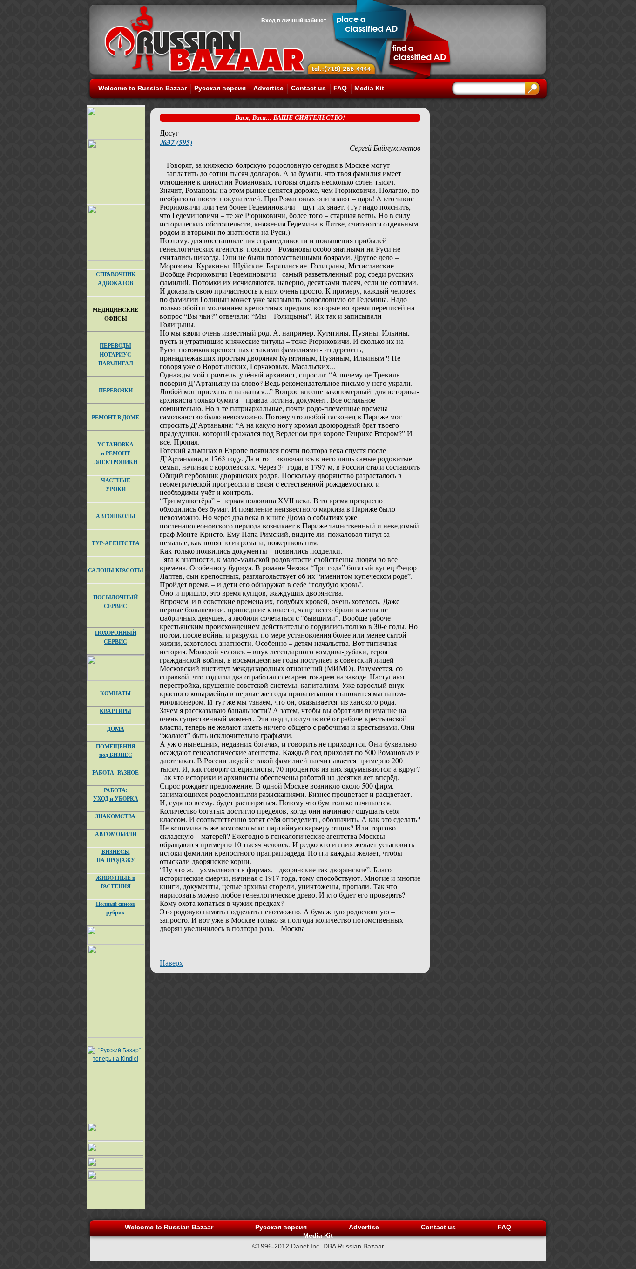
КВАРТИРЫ (115, 711)
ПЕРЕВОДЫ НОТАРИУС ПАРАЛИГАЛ (115, 354)
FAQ (340, 88)
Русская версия (220, 88)
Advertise (268, 88)
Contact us (308, 88)
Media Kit (369, 88)
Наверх (171, 962)
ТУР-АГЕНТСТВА (116, 543)
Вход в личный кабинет (293, 20)
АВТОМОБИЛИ (115, 834)
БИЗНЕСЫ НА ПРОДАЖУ (115, 856)
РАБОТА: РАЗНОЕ (115, 772)
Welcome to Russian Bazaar (142, 88)
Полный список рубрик (115, 908)
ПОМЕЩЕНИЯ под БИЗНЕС (115, 750)
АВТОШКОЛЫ (115, 516)
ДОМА (115, 729)
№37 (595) (176, 142)
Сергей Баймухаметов (385, 147)
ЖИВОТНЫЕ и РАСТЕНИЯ (115, 882)
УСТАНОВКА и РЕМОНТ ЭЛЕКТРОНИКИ (115, 453)
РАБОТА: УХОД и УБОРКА (115, 794)
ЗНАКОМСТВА (115, 816)
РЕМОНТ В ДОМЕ (115, 417)
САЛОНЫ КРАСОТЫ (115, 570)
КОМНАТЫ (115, 693)
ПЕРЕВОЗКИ (116, 390)
